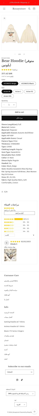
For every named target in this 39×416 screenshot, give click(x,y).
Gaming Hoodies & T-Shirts (14, 322)
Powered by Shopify (26, 412)
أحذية (5, 350)
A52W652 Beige (10, 83)
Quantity (5, 101)
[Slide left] (15, 54)
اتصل (5, 359)
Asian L (18, 91)
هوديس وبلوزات (9, 336)
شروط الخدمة (8, 285)
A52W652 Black (27, 83)
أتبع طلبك (7, 295)
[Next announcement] (35, 2)
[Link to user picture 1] (10, 255)
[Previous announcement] (4, 2)
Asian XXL (8, 96)
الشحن (11, 76)
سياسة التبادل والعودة (10, 290)
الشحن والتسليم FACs (11, 281)
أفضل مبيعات (8, 317)
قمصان (6, 340)
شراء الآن (19, 118)
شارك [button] (6, 191)
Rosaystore (16, 412)
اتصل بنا (6, 299)
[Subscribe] (31, 372)
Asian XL (29, 91)
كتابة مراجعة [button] (19, 213)
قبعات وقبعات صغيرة (10, 345)
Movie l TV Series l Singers (14, 331)
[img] (15, 242)
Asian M (7, 91)
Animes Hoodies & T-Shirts (14, 326)
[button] (4, 8)
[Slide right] (24, 54)
